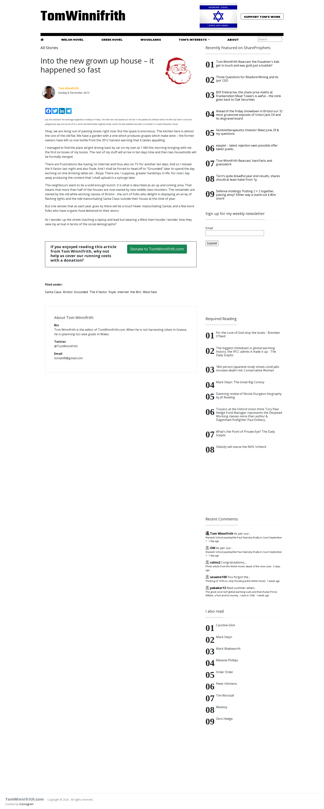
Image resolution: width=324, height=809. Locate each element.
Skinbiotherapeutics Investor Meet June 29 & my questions (247, 132)
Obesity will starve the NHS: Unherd (241, 447)
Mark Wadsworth (228, 649)
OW (212, 548)
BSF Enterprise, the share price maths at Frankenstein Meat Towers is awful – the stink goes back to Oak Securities (248, 95)
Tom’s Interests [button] (193, 39)
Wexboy (221, 707)
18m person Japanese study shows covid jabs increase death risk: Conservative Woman (247, 368)
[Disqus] (120, 424)
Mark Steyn (224, 637)
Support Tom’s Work (262, 17)
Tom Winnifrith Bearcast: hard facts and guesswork (244, 162)
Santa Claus (53, 292)
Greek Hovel (112, 39)
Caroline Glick (225, 625)
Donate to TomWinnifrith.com (157, 248)
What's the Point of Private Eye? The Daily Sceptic (245, 433)
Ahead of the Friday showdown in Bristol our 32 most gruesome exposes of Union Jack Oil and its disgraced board (249, 114)
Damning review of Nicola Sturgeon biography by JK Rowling (249, 395)
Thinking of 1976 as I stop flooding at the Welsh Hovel (235, 581)
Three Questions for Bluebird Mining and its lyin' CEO (247, 79)
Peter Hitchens (226, 684)
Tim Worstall (225, 695)
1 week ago (273, 581)
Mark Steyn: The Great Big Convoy (240, 382)
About (233, 39)
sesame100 (218, 577)
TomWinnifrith (79, 17)
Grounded (81, 292)
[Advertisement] (245, 281)
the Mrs (135, 292)
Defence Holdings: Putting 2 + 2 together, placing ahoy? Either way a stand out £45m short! (246, 194)
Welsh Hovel (72, 39)
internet (123, 292)
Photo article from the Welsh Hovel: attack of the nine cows (239, 566)
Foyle (112, 292)
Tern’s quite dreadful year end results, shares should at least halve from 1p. (248, 178)
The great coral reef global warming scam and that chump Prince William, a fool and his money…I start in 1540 (241, 593)
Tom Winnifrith (221, 533)
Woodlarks (150, 39)
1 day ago (213, 541)
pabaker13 (218, 588)
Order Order (224, 672)
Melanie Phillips (227, 660)
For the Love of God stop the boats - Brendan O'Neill (248, 334)
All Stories (49, 47)
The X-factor (98, 292)
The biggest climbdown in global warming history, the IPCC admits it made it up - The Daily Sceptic (246, 351)
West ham (150, 292)
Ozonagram (26, 804)
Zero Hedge (224, 719)
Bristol (67, 292)
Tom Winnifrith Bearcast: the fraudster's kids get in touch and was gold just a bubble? (247, 63)
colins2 (215, 562)
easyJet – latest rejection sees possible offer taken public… (247, 147)
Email (209, 228)
